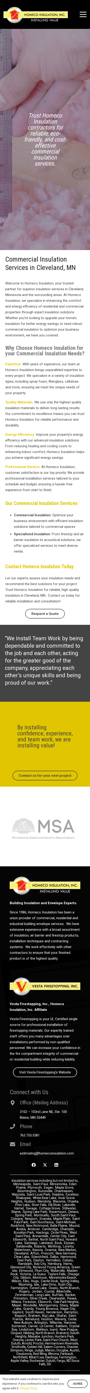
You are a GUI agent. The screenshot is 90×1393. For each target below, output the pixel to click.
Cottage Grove (49, 1216)
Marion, (51, 1358)
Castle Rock (49, 1288)
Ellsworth (44, 1309)
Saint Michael (65, 1229)
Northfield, (21, 1364)
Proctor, (38, 1351)
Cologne (17, 1226)
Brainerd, (62, 1340)
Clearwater (57, 1306)
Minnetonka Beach (62, 1285)
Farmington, (68, 1364)
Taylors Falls (57, 1281)
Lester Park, (33, 1347)
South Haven (34, 1319)
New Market (67, 1257)
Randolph (25, 1271)
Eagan (48, 1195)
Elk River (54, 1212)
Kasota (38, 1257)
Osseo (53, 1295)
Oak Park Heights (66, 1309)
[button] (83, 14)
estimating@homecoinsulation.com (47, 1161)
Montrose (40, 1285)
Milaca (16, 1309)
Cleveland (21, 1261)
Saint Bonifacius (42, 1229)
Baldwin (61, 1333)
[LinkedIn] (56, 1172)
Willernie (56, 1330)
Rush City (65, 1292)
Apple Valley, (20, 1368)
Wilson (16, 1288)
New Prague (69, 1337)
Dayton (38, 1267)
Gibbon (26, 1285)
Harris (67, 1271)
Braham (34, 1323)
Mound (74, 1233)
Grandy (28, 1316)
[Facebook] (34, 1172)
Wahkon (42, 1337)
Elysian (69, 1250)
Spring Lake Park (35, 1219)
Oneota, (18, 1347)
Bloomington (27, 1198)
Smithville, (19, 1354)
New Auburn (23, 1330)
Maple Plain (61, 1226)
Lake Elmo (48, 1292)
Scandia (45, 1226)
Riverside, (72, 1351)
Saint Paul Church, (56, 1347)
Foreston (29, 1309)
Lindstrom (26, 1337)
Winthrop (54, 1254)
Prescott (47, 1261)
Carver (33, 1333)
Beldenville (24, 1254)
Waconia (59, 1209)
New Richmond (37, 1233)
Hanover (70, 1330)
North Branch (69, 1295)
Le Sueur (39, 1281)
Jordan (37, 1299)
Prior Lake (22, 1212)
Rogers (24, 1299)
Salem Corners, (55, 1354)
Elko (26, 1288)
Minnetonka (58, 1191)
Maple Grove (64, 1195)
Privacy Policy (29, 1388)
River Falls (39, 1212)
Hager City (67, 1316)
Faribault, (67, 1361)
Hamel (19, 1216)
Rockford (17, 1233)
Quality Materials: (19, 402)
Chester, (73, 1354)
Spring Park (23, 1222)
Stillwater (69, 1216)
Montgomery (48, 1312)
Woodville (30, 1312)
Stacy (64, 1312)
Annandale (40, 1243)
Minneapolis (22, 1191)
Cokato (68, 1267)
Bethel (33, 1247)
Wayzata (18, 1202)
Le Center (47, 1333)
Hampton (71, 1319)
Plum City (41, 1278)
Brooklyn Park (24, 1240)
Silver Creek (38, 1306)
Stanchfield (39, 1264)
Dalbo (54, 1264)
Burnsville (45, 1198)
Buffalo (57, 1302)
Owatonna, (24, 1361)
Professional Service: (22, 467)
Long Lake (42, 1302)
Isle (36, 1292)
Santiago (30, 1250)
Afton (34, 1261)
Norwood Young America (51, 1274)
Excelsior (72, 1202)
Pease (71, 1306)
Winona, (54, 1361)
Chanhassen (63, 1198)
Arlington (41, 1330)
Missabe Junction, (41, 1344)
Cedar (72, 1326)
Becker (70, 1302)
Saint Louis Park (38, 1202)
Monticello (41, 1222)
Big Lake (48, 1323)
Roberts (40, 1254)
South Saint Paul (63, 1222)
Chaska (72, 1209)
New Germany (66, 1261)
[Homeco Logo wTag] (35, 15)
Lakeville (69, 1212)
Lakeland (46, 1250)
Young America (47, 1316)
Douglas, (63, 1358)
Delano (73, 1219)
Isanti (54, 1337)
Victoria (25, 1281)
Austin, (75, 1358)
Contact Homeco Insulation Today (39, 566)
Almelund (32, 1326)
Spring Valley (69, 1288)
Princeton (21, 1306)
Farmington (19, 1295)
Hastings (42, 1240)
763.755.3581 (30, 1143)
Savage (31, 1216)
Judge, (39, 1358)
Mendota (44, 1209)
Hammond (68, 1264)
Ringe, (29, 1358)
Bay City (40, 1271)
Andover (34, 1236)
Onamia (50, 1257)
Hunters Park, (65, 1344)
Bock (58, 1250)
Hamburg (54, 1271)
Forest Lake (38, 1295)
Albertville (63, 1299)
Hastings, (52, 1364)
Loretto (68, 1254)
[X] (45, 1172)
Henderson (54, 1319)
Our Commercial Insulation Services (41, 503)
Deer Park (24, 1267)
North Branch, (45, 1340)
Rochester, (38, 1368)
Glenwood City (20, 1274)
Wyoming (25, 1292)
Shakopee (23, 1205)
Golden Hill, (35, 1354)
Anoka (21, 1236)
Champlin (67, 1236)
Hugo (35, 1288)
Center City (58, 1243)
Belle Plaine (58, 1233)
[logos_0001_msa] (45, 834)
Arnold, (27, 1351)
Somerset (19, 1333)
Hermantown (54, 1351)
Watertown (22, 1257)
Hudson (30, 1209)
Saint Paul (40, 1191)
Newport (31, 1226)
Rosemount (57, 1219)
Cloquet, (17, 1340)
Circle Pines (59, 1240)
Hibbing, (29, 1340)
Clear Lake (21, 1264)
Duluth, (51, 1368)
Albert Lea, (37, 1364)
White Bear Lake (44, 1205)
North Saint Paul (52, 1247)
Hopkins (58, 1202)
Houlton (47, 1326)
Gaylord (17, 1319)
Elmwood (26, 1278)
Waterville (58, 1278)
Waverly (60, 1326)
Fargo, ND (64, 1368)
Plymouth (35, 1195)
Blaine (16, 1219)
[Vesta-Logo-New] (45, 994)
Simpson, (17, 1358)
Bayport (20, 1323)
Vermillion (53, 1267)
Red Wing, (40, 1361)
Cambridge (50, 1236)
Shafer (61, 1323)
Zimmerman (24, 1302)
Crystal (49, 1299)
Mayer (16, 1312)
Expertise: (13, 364)
